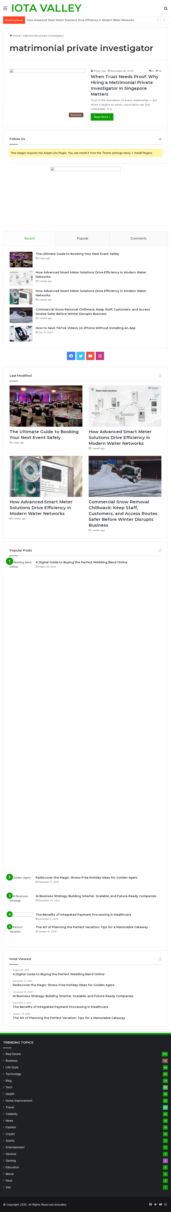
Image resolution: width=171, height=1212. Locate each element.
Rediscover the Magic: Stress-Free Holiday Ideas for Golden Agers (86, 877)
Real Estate (13, 1054)
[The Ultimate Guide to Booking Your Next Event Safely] (21, 259)
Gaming (11, 1160)
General (11, 1154)
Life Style (12, 1067)
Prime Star (100, 70)
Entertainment (15, 1147)
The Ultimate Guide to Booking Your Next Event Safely (77, 254)
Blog (8, 1080)
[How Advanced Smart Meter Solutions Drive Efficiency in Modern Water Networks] (21, 278)
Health (10, 1094)
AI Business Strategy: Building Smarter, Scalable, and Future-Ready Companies (96, 896)
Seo (8, 1187)
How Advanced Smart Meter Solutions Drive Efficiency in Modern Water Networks (120, 437)
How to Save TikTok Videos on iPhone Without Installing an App (86, 328)
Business (12, 1060)
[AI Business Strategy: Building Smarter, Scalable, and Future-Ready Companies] (21, 902)
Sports (10, 1140)
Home (16, 35)
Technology (13, 1074)
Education (12, 1167)
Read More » (102, 116)
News (9, 1120)
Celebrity (12, 1114)
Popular (82, 238)
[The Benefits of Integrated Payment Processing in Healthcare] (21, 917)
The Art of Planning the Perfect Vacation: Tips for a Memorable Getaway (92, 927)
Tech (9, 1087)
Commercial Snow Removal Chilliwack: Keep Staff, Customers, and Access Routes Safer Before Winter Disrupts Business (123, 513)
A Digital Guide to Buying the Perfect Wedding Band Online (81, 562)
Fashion (11, 1127)
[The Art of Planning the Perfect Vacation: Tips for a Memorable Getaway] (21, 933)
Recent (29, 238)
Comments (139, 238)
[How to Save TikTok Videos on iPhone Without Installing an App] (21, 334)
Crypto (10, 1134)
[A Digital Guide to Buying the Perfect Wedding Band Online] (21, 716)
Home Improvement (19, 1100)
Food (9, 1180)
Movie (10, 1174)
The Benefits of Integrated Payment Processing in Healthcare (83, 914)
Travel (10, 1107)
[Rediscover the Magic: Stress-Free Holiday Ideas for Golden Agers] (21, 883)
